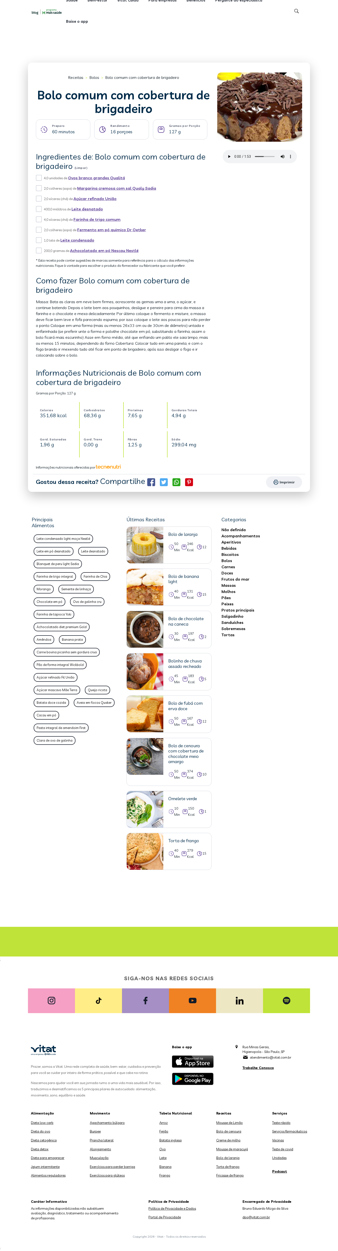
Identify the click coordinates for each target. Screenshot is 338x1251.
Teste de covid (282, 1149)
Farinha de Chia (95, 576)
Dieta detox (39, 1149)
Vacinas (278, 1140)
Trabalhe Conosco (258, 1068)
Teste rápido (281, 1122)
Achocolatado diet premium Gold (62, 627)
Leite (163, 1158)
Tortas (228, 634)
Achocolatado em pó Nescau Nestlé (104, 250)
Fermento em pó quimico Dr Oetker (111, 229)
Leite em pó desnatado (54, 551)
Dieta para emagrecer (47, 1158)
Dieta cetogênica (44, 1140)
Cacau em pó (46, 715)
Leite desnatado (87, 208)
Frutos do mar (235, 579)
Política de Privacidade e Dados (172, 1208)
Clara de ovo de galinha (54, 740)
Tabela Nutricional (175, 1113)
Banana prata (72, 639)
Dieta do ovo (40, 1131)
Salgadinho (232, 616)
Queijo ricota (97, 690)
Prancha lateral (102, 1140)
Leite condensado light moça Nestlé (63, 539)
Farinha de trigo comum (97, 219)
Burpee (95, 1131)
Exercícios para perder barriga (112, 1166)
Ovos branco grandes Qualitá (96, 177)
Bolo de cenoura (228, 1131)
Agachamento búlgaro (107, 1122)
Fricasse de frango (230, 1175)
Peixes (227, 603)
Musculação (99, 1158)
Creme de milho (228, 1140)
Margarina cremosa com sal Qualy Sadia (116, 188)
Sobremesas (233, 628)
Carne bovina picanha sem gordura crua (67, 652)
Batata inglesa (170, 1140)
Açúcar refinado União (95, 198)
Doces (227, 572)
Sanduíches (232, 622)
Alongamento (100, 1149)
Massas (228, 585)
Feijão (163, 1131)
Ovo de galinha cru (87, 602)
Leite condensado (77, 240)
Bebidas (229, 548)
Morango (44, 589)
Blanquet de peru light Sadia (58, 564)
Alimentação (42, 1113)
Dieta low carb (42, 1122)
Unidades (279, 1158)
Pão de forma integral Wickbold (60, 665)
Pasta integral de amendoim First (61, 728)
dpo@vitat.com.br (256, 1217)
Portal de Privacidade (164, 1217)
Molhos (228, 591)
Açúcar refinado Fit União (55, 677)
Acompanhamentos (240, 535)
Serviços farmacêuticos (289, 1131)
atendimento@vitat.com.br (270, 1057)
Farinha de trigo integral (55, 576)
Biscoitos (230, 554)
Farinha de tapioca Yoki (54, 614)
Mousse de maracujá (232, 1149)
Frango (164, 1175)
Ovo (162, 1149)
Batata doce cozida (51, 703)
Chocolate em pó (49, 602)
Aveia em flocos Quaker (94, 703)
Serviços (279, 1113)
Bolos (94, 77)
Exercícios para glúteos (107, 1175)
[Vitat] (48, 11)
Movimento (100, 1113)
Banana (165, 1166)
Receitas (75, 77)
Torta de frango (228, 1166)
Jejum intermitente (45, 1166)
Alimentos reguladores (48, 1175)
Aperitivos (231, 542)
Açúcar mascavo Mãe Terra (57, 690)
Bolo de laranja (228, 1158)
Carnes (228, 566)
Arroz (163, 1122)
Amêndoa (44, 639)
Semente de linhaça (76, 589)
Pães (226, 597)
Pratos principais (237, 610)
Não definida (233, 529)
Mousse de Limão (229, 1122)
